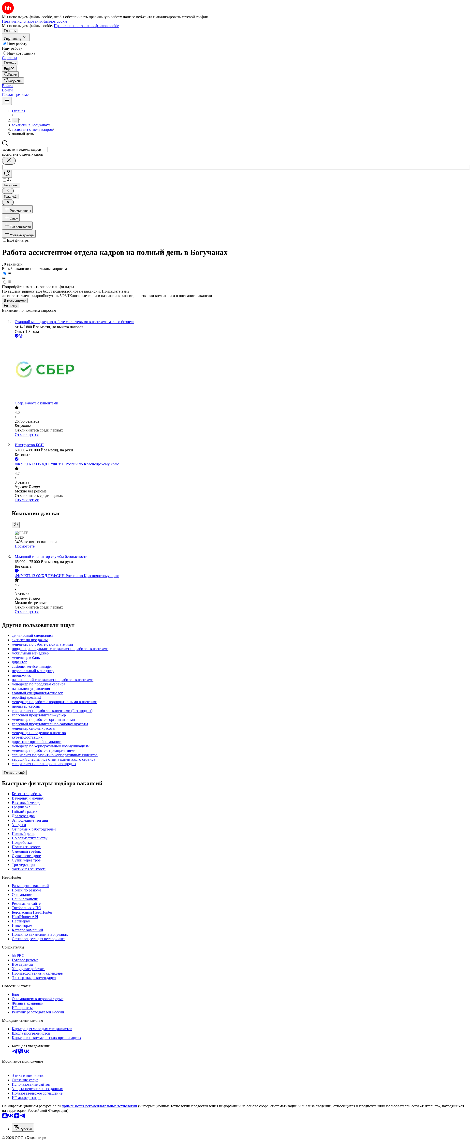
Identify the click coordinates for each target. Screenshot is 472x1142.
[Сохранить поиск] (7, 174)
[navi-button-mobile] (7, 101)
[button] (7, 86)
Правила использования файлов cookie (86, 26)
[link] (10, 74)
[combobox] (24, 149)
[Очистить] (9, 161)
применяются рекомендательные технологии (99, 1106)
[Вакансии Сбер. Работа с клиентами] (241, 370)
